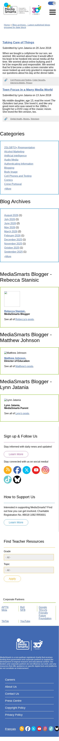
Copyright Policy (15, 707)
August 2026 (11, 215)
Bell (22, 607)
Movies (26, 119)
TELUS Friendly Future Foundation (45, 614)
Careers (10, 679)
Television (35, 119)
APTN (5, 607)
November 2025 (13, 243)
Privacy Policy (14, 714)
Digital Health (16, 119)
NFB (22, 610)
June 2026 (10, 223)
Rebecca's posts (24, 319)
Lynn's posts (22, 413)
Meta (4, 610)
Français (52, 3)
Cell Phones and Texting (20, 80)
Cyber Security (38, 80)
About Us (11, 686)
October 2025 (11, 247)
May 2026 (9, 227)
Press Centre (13, 700)
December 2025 (13, 239)
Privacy (29, 83)
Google (43, 607)
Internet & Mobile (17, 83)
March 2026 (10, 231)
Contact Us (12, 693)
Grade (7, 551)
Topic (7, 564)
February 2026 (12, 235)
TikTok (5, 621)
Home (7, 25)
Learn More (16, 454)
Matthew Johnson (14, 358)
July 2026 (9, 219)
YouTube (25, 621)
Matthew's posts (24, 366)
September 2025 (13, 251)
